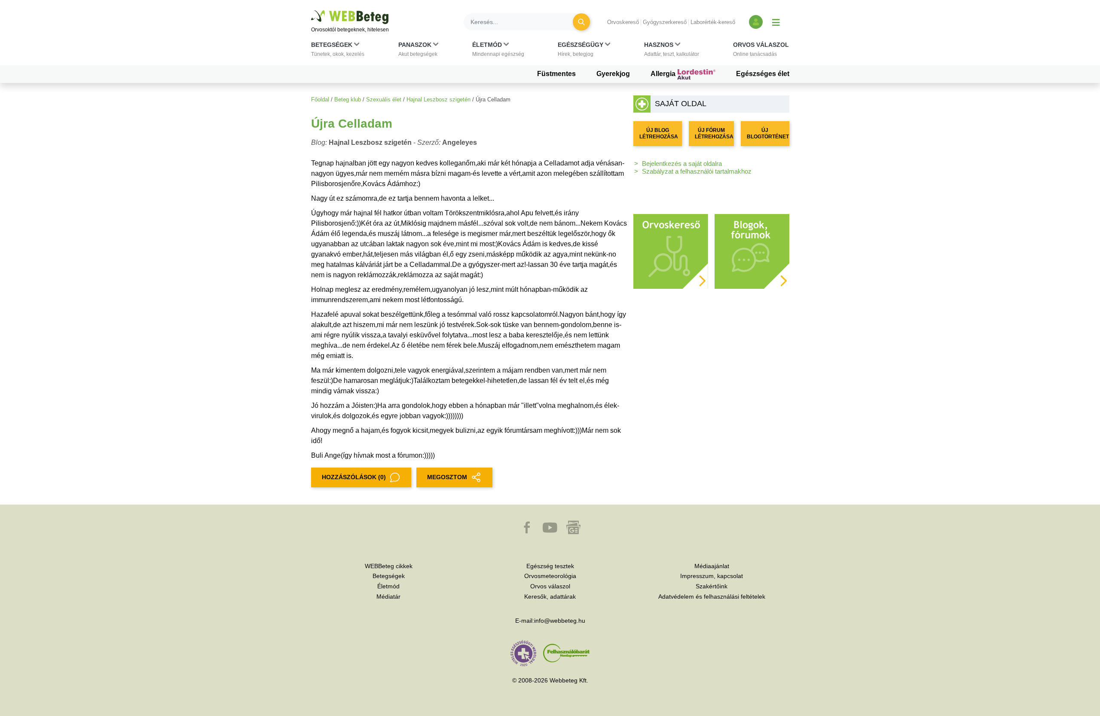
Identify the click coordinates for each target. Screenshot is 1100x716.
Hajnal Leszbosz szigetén (438, 99)
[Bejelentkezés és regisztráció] (756, 22)
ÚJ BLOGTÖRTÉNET (768, 133)
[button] (337, 51)
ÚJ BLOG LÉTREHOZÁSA (658, 133)
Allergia (664, 73)
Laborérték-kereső (713, 22)
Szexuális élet (383, 99)
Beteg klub (347, 99)
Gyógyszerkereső (665, 22)
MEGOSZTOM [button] (447, 477)
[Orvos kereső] (670, 250)
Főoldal (320, 99)
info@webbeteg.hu (559, 620)
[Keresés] (581, 22)
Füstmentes (556, 73)
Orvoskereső (623, 22)
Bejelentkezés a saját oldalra (682, 163)
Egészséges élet (762, 73)
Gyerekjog (613, 73)
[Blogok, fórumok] (752, 250)
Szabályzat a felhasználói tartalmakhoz (697, 171)
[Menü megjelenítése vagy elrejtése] (776, 22)
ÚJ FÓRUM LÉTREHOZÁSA (714, 133)
